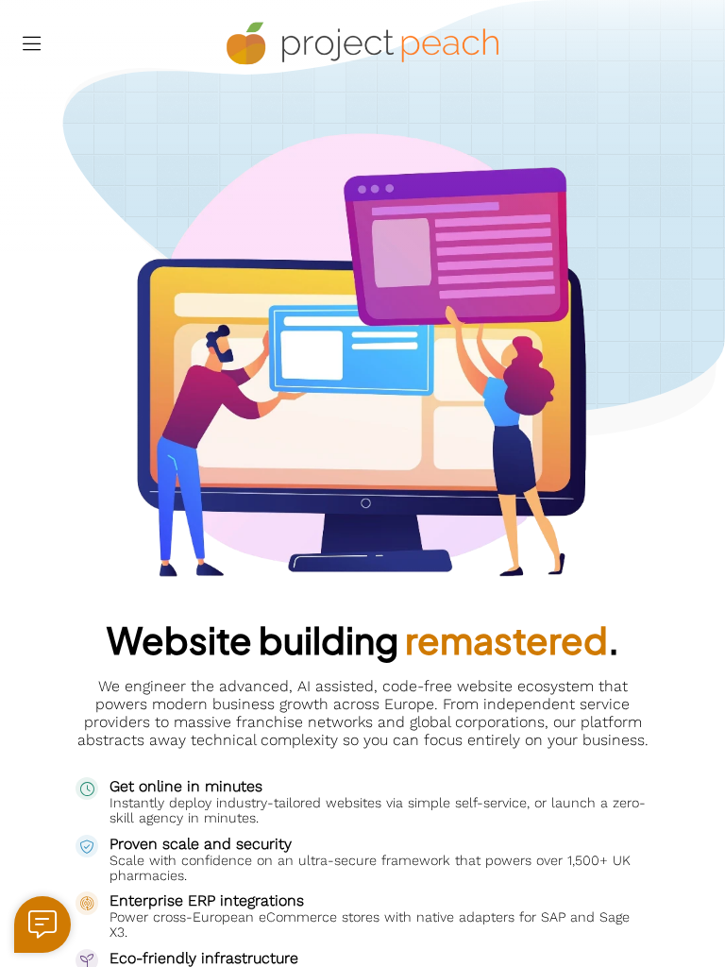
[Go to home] (362, 44)
